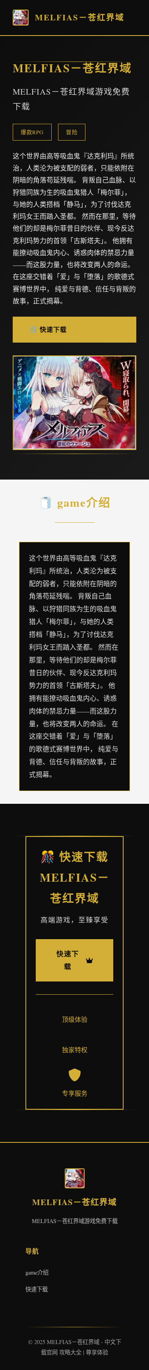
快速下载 (36, 1289)
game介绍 (36, 1272)
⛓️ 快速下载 (48, 329)
